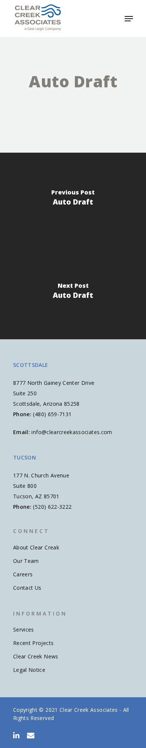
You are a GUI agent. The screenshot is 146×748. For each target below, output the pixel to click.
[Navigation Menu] (129, 18)
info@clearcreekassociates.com (71, 432)
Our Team (26, 560)
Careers (23, 574)
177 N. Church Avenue (41, 475)
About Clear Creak (36, 547)
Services (23, 629)
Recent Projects (33, 642)
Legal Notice (29, 669)
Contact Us (27, 587)
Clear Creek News (35, 656)
